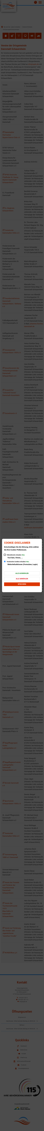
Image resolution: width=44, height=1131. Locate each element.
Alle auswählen (22, 573)
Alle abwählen (22, 579)
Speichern (22, 584)
